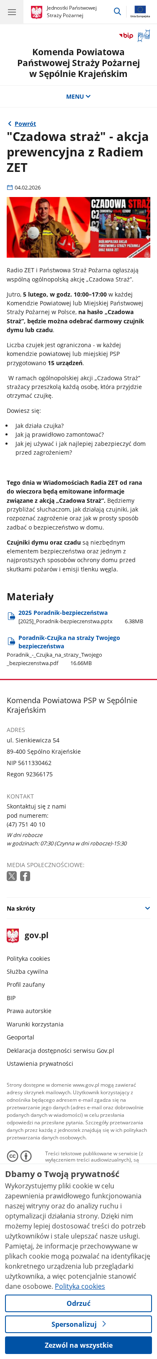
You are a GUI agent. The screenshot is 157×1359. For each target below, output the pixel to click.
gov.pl (36, 936)
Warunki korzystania (35, 1024)
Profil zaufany (26, 984)
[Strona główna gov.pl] (38, 12)
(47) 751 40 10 (26, 824)
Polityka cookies (28, 958)
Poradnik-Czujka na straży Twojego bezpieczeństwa (63, 650)
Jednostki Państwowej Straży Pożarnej (72, 11)
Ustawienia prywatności (40, 1063)
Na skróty (21, 908)
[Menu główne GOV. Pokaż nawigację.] (11, 11)
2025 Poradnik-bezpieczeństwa (80, 617)
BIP (11, 998)
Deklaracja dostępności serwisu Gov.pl (60, 1050)
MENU (75, 96)
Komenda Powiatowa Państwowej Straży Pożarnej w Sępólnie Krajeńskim (78, 62)
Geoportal (20, 1037)
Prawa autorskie (29, 1011)
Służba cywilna (27, 971)
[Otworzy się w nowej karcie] (12, 876)
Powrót (25, 124)
